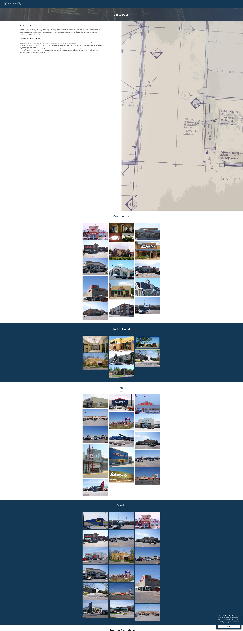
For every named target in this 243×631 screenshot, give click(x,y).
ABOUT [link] (209, 4)
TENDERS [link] (230, 4)
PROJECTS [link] (223, 4)
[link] (12, 3)
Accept (229, 626)
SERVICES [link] (215, 4)
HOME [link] (204, 4)
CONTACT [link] (237, 4)
